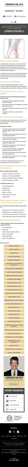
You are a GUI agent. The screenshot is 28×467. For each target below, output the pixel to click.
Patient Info (12, 27)
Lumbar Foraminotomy (14, 246)
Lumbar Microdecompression (14, 333)
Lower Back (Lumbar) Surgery (14, 279)
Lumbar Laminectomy (14, 249)
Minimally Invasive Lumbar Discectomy (14, 300)
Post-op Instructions (14, 405)
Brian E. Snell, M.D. (5, 452)
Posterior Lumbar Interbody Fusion (14, 275)
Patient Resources (14, 390)
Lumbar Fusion (14, 253)
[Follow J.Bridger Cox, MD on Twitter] (14, 431)
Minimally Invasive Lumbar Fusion (14, 349)
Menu (12, 22)
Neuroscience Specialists (14, 452)
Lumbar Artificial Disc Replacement (14, 268)
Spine (16, 27)
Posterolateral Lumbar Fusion (14, 282)
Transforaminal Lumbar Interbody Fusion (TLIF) (14, 264)
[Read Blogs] (18, 431)
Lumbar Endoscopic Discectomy (14, 272)
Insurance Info (13, 409)
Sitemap (16, 443)
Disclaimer (5, 443)
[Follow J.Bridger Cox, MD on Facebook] (10, 431)
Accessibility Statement (17, 444)
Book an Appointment (21, 16)
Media (25, 436)
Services (14, 436)
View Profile (14, 384)
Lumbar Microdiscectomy (14, 311)
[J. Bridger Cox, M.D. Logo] (14, 5)
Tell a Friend (7, 444)
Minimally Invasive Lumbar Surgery (14, 337)
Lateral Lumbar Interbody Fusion (14, 289)
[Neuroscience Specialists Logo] (14, 10)
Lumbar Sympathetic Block (14, 260)
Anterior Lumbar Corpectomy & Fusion (14, 330)
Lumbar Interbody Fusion (14, 296)
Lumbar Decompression (14, 256)
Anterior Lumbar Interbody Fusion (14, 303)
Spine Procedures (22, 27)
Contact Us (14, 438)
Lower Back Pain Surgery (14, 318)
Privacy (11, 443)
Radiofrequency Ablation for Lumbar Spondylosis (14, 325)
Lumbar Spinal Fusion (14, 314)
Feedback (22, 443)
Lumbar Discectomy (14, 345)
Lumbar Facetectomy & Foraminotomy (14, 293)
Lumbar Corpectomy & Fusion (14, 286)
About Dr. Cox (8, 436)
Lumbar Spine (10, 28)
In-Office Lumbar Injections (14, 352)
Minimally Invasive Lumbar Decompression (14, 341)
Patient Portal (13, 400)
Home (2, 436)
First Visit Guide (13, 396)
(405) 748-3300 (8, 16)
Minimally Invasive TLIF (14, 307)
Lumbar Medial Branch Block (14, 321)
